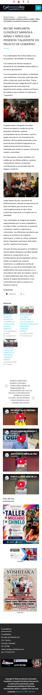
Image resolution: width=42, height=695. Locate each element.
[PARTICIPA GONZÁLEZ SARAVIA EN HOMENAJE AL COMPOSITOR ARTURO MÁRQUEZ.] (11, 310)
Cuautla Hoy (22, 17)
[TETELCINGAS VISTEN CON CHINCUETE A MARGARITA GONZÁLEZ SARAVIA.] (11, 343)
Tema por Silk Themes (25, 692)
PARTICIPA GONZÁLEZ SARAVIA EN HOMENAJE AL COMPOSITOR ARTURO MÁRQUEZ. (9, 322)
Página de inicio (9, 17)
